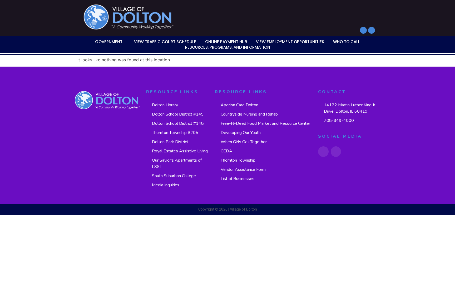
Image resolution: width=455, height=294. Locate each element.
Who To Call (346, 41)
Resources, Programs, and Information (227, 47)
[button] (110, 41)
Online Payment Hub (226, 41)
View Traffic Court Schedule (165, 41)
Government (108, 41)
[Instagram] (371, 30)
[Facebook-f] (363, 30)
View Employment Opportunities (290, 41)
